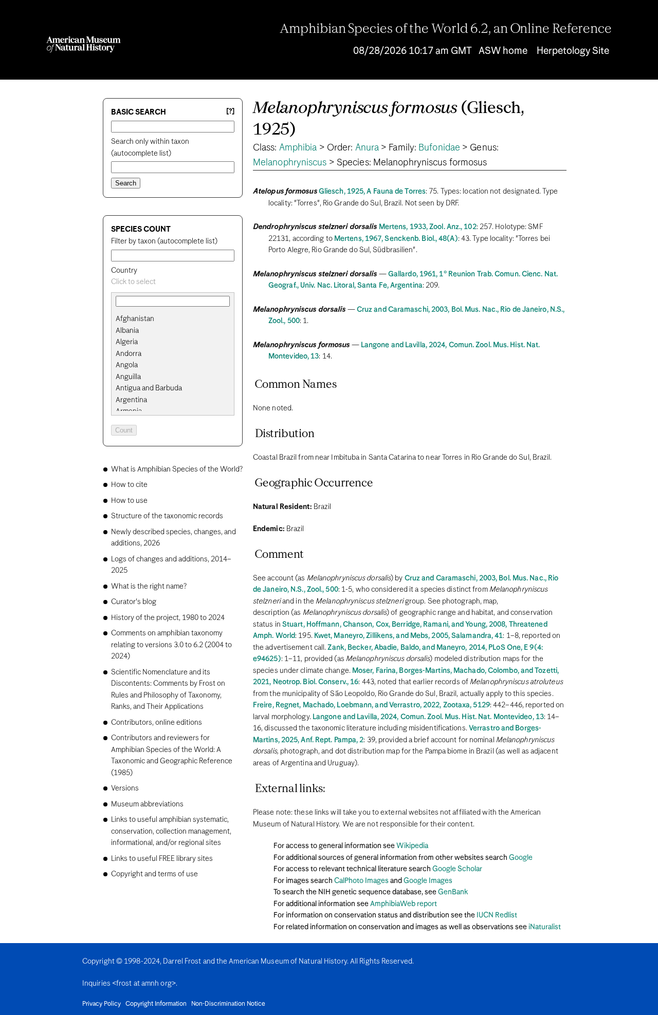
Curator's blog (133, 602)
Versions (125, 788)
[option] (177, 319)
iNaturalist (544, 927)
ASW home (503, 51)
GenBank (453, 892)
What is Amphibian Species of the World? (177, 469)
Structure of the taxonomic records (167, 516)
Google (521, 857)
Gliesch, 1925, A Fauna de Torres (372, 191)
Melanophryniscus (290, 162)
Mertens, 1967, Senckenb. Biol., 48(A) (396, 238)
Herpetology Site (573, 51)
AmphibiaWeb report (403, 904)
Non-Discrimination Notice (228, 1004)
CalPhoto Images (361, 881)
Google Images (428, 881)
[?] (230, 111)
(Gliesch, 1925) (388, 119)
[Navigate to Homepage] (83, 44)
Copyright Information (156, 1004)
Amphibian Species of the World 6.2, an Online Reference (446, 29)
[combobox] (172, 282)
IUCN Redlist (497, 915)
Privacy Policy (101, 1004)
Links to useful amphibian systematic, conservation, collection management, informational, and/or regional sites (171, 831)
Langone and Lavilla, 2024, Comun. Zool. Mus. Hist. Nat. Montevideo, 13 (428, 717)
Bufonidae (439, 148)
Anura (367, 148)
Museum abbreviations (147, 804)
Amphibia (298, 148)
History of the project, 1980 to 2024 (168, 618)
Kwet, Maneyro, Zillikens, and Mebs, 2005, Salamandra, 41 (408, 636)
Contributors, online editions (156, 722)
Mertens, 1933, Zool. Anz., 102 (428, 227)
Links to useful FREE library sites (162, 858)
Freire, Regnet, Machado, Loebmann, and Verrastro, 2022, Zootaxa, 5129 (371, 705)
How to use (129, 500)
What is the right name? (149, 586)
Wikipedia (412, 846)
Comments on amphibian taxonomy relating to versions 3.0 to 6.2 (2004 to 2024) (171, 645)
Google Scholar (457, 869)
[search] (173, 330)
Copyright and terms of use (154, 874)
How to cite (129, 484)
